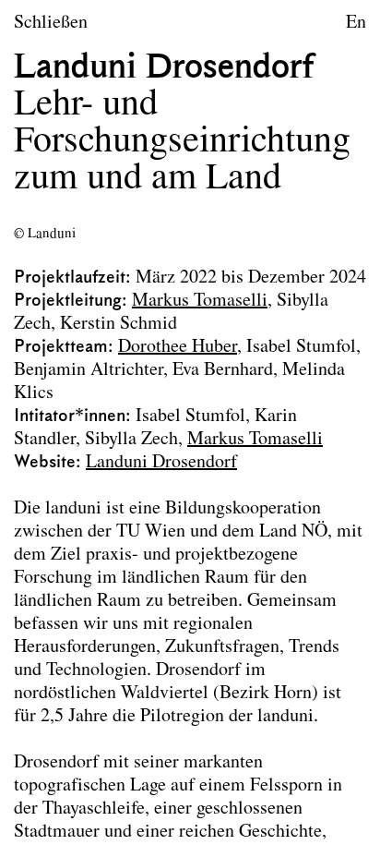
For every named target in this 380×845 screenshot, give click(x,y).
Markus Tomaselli (199, 301)
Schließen (51, 23)
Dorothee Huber (177, 347)
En (356, 23)
